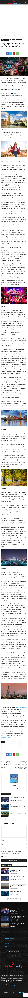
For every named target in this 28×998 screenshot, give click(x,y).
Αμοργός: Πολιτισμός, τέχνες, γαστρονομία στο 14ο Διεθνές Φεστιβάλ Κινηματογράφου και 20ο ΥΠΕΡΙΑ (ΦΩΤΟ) (21, 766)
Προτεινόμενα (8, 35)
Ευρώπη (13, 39)
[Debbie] (14, 778)
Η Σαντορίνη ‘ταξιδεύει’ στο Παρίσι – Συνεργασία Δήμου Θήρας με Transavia (18, 885)
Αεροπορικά (4, 808)
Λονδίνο (16, 93)
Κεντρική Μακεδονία (8, 938)
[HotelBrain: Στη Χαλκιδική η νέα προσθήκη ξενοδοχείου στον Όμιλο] (5, 814)
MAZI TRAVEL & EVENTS (6, 746)
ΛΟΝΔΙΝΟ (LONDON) (17, 746)
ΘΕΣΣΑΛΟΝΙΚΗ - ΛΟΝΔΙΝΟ (7, 748)
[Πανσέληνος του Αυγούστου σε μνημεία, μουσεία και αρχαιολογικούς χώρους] (5, 799)
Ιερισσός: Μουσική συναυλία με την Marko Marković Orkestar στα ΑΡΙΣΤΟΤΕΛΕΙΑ (18, 870)
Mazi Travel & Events (20, 707)
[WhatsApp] (17, 53)
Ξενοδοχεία (6, 943)
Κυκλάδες (5, 941)
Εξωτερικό (9, 39)
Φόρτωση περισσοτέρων (13, 898)
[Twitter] (10, 53)
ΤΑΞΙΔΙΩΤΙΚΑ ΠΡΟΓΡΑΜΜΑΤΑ (19, 748)
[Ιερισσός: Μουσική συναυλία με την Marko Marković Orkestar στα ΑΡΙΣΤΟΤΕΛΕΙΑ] (5, 871)
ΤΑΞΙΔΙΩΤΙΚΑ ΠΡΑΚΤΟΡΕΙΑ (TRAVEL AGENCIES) (11, 744)
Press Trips (6, 946)
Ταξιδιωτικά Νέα (18, 39)
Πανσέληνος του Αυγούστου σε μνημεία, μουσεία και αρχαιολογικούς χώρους (17, 799)
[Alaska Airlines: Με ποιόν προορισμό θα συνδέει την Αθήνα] (5, 807)
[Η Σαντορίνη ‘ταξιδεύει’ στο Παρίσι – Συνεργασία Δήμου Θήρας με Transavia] (5, 886)
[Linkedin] (15, 787)
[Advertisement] (14, 19)
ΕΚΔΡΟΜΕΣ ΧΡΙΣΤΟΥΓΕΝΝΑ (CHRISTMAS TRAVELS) (15, 742)
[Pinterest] (14, 53)
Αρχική (2, 35)
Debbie (14, 785)
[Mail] (17, 787)
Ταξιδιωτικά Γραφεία (5, 40)
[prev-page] (2, 819)
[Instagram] (12, 787)
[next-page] (5, 819)
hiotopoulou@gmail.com (13, 985)
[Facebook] (7, 53)
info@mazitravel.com (6, 737)
